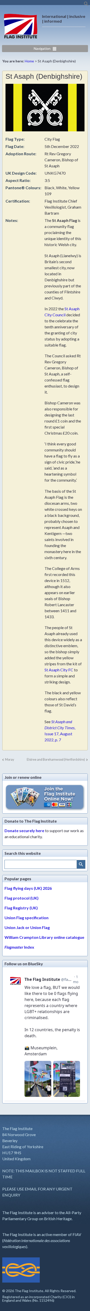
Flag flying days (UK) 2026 (28, 888)
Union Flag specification (26, 917)
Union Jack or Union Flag (27, 927)
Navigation (42, 48)
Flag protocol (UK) (21, 898)
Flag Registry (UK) (21, 907)
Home (29, 61)
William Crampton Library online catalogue (44, 937)
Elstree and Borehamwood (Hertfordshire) (56, 759)
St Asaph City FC (58, 669)
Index (19, 947)
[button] (86, 5)
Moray (9, 759)
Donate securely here (24, 830)
